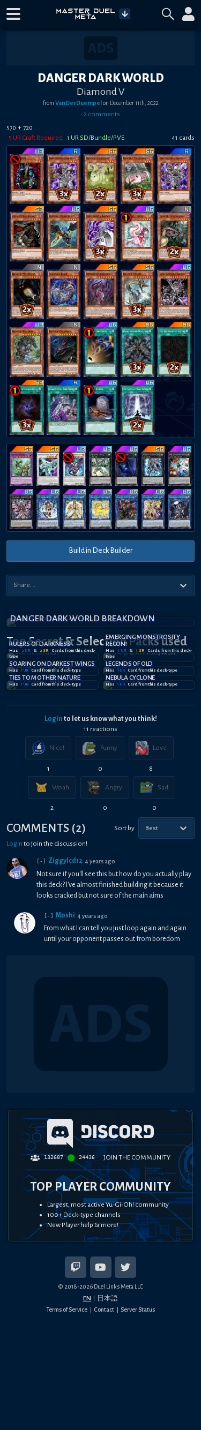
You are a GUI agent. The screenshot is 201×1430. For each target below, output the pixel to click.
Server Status (138, 1309)
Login (53, 718)
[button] (13, 13)
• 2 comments (100, 114)
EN (87, 1298)
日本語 (107, 1298)
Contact (104, 1309)
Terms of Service (66, 1309)
